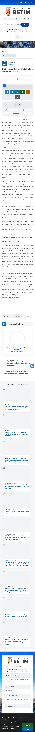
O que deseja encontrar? (17, 22)
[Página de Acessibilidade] (28, 19)
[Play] (15, 105)
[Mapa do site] (24, 19)
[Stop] (19, 105)
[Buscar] (24, 25)
